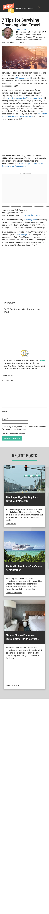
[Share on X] (2, 454)
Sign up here (31, 220)
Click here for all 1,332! (31, 215)
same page (22, 234)
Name (5, 412)
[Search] (39, 7)
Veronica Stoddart (14, 593)
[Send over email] (2, 465)
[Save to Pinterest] (2, 459)
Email (5, 419)
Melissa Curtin (12, 686)
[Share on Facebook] (2, 449)
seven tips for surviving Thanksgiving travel (24, 98)
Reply (42, 361)
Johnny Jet (21, 30)
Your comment (9, 380)
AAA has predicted (23, 78)
